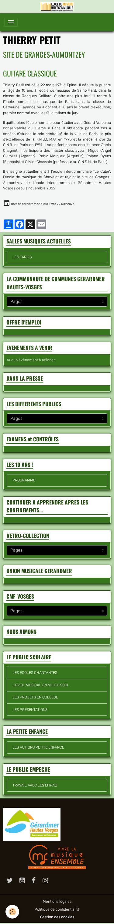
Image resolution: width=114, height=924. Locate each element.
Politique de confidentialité (57, 909)
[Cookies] (12, 912)
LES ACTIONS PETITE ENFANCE (38, 747)
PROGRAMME (23, 480)
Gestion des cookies (57, 917)
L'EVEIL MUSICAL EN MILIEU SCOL (40, 685)
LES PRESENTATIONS (29, 710)
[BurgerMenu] (11, 22)
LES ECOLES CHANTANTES (34, 673)
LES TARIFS (22, 257)
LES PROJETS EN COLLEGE (35, 697)
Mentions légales (57, 901)
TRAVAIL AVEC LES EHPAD (34, 785)
